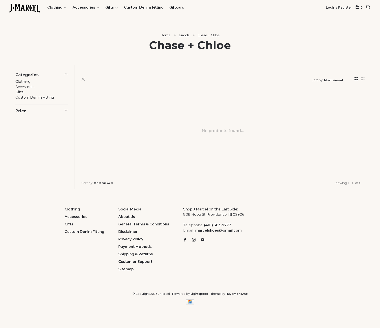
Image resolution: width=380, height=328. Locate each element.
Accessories (84, 7)
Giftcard (176, 7)
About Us (126, 217)
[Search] (368, 7)
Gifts (109, 7)
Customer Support (135, 262)
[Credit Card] (190, 303)
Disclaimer (128, 232)
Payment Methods (135, 247)
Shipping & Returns (135, 254)
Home (165, 35)
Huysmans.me (237, 293)
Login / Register (339, 7)
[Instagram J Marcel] (193, 240)
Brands (184, 35)
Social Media (129, 209)
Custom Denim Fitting (144, 7)
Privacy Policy (130, 239)
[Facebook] (185, 240)
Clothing (54, 7)
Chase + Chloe (209, 35)
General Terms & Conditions (143, 224)
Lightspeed (199, 293)
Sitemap (126, 269)
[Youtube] (202, 240)
